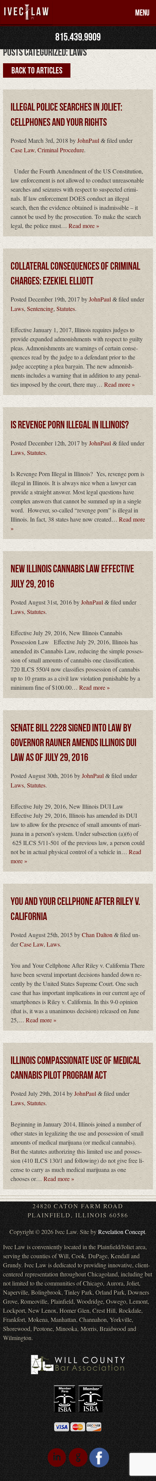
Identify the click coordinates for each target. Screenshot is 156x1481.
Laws (17, 308)
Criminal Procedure (60, 150)
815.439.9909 (78, 37)
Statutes (65, 308)
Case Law (22, 150)
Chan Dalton (97, 935)
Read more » (84, 226)
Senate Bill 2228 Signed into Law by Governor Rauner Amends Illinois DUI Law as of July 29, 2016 (73, 743)
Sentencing (40, 308)
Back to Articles (36, 70)
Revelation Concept (121, 1232)
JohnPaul (88, 140)
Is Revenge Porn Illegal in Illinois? (70, 425)
